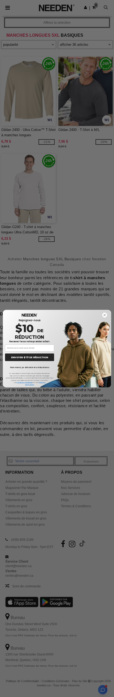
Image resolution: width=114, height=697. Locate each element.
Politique (42, 382)
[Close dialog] (104, 314)
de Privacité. (29, 384)
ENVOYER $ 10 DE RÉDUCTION (29, 357)
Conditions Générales (24, 382)
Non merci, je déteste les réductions (29, 367)
